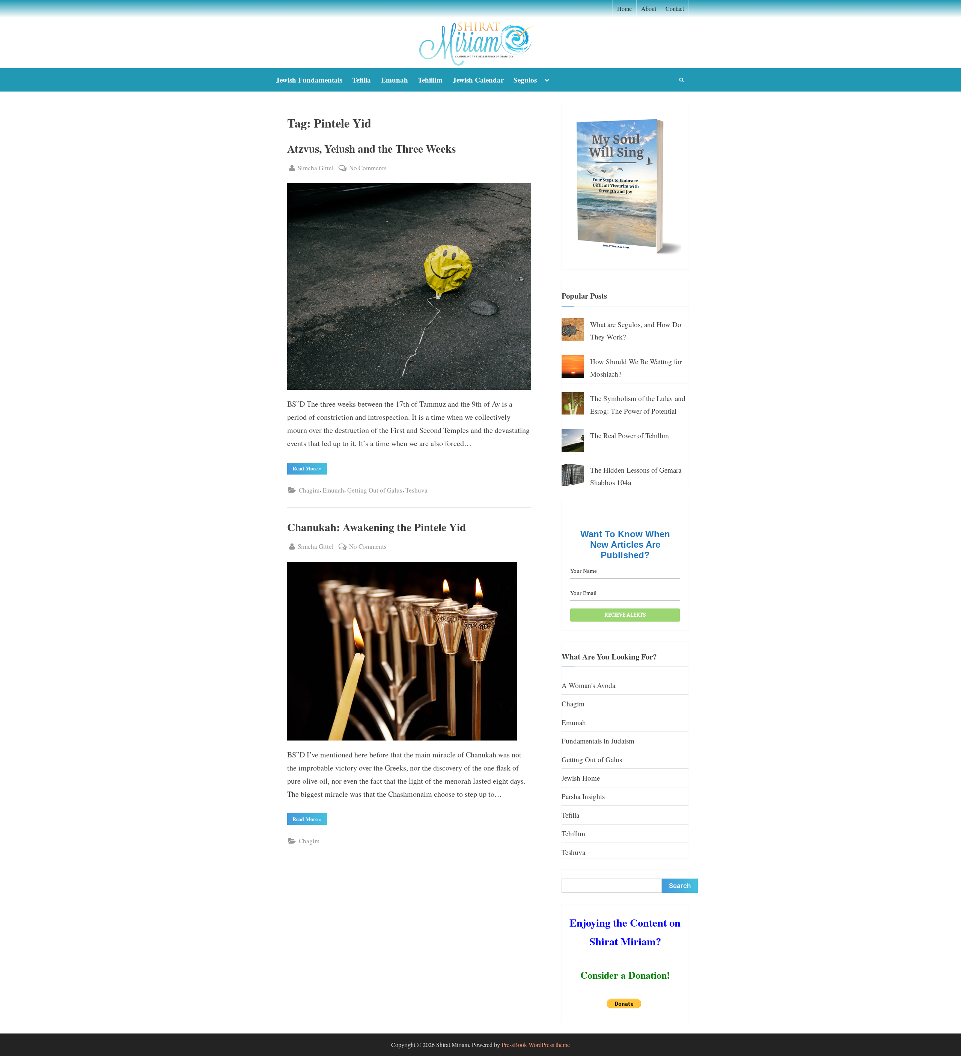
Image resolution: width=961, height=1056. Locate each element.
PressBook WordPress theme (536, 1044)
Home (624, 8)
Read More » (309, 469)
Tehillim (430, 80)
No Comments (368, 168)
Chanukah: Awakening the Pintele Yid (376, 527)
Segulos (525, 80)
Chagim (309, 490)
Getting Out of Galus (374, 490)
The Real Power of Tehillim (629, 435)
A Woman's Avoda (588, 685)
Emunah (394, 80)
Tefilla (361, 80)
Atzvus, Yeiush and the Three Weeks (371, 148)
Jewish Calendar (478, 80)
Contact (675, 8)
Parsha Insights (583, 796)
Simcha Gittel (316, 167)
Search (680, 885)
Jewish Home (581, 778)
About (648, 8)
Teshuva (416, 490)
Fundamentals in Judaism (598, 740)
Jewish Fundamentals (309, 80)
